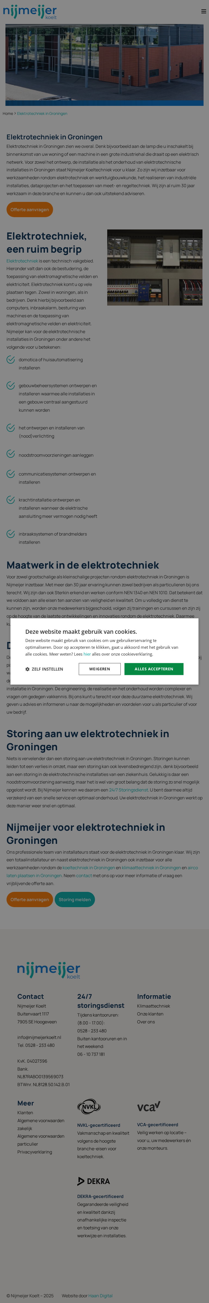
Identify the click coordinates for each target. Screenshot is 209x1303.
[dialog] (104, 651)
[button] (44, 669)
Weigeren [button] (99, 668)
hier (87, 654)
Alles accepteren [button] (154, 668)
